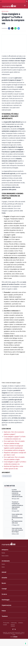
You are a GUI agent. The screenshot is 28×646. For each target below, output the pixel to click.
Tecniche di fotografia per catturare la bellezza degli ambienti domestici (17, 505)
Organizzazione (6, 605)
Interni (3, 567)
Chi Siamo (20, 622)
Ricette (3, 552)
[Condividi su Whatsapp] (15, 28)
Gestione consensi (13, 625)
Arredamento (6, 561)
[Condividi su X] (12, 28)
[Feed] (15, 629)
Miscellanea (5, 11)
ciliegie (13, 237)
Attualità (4, 577)
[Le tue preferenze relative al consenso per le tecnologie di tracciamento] (25, 643)
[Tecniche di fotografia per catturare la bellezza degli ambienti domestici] (7, 506)
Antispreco (5, 549)
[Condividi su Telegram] (18, 28)
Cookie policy (14, 622)
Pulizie (4, 610)
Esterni (3, 564)
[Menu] (24, 5)
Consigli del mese (7, 476)
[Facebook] (1, 1)
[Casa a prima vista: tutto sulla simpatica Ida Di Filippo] (7, 531)
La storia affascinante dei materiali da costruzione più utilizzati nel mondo (17, 493)
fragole (13, 216)
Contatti (5, 624)
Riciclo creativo (5, 555)
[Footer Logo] (14, 544)
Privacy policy (6, 622)
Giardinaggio (6, 599)
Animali (4, 572)
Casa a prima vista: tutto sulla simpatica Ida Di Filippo (17, 530)
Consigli (4, 588)
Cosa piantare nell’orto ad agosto (14, 450)
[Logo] (9, 6)
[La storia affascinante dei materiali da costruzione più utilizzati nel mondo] (7, 494)
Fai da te (4, 594)
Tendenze (5, 616)
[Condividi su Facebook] (9, 28)
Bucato (4, 583)
